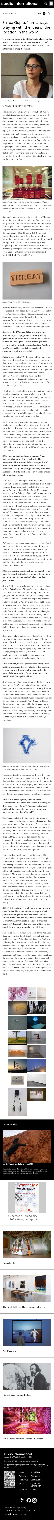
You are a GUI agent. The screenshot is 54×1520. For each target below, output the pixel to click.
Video (21, 1483)
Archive (22, 1476)
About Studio (36, 1472)
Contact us (35, 1490)
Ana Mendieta (9, 1350)
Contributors (36, 1480)
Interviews (23, 1480)
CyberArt (23, 1490)
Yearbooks (35, 1476)
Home (21, 1472)
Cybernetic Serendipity (36, 1484)
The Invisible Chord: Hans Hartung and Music (24, 1306)
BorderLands (9, 1262)
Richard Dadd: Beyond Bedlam (17, 1394)
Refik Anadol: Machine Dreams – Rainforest (23, 1438)
